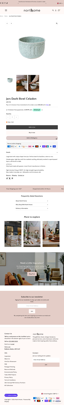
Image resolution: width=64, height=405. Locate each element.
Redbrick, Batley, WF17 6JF (12, 349)
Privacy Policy (8, 377)
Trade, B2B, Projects (10, 374)
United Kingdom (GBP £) (50, 393)
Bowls (6, 16)
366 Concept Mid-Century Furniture (14, 382)
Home (1, 16)
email (12, 344)
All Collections (8, 385)
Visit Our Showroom (10, 361)
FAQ (5, 364)
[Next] (46, 3)
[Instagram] (3, 3)
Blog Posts (32, 274)
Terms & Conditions (10, 380)
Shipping (14, 175)
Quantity (8, 114)
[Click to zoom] (57, 23)
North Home (19, 399)
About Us (7, 359)
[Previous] (18, 3)
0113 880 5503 (13, 341)
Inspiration (7, 356)
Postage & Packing (9, 367)
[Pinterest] (5, 3)
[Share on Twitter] (10, 179)
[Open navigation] (6, 10)
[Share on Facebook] (7, 179)
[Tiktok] (7, 3)
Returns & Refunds (9, 369)
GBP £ (60, 3)
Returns (8, 175)
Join (32, 311)
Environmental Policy (10, 372)
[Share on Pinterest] (12, 179)
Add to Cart (32, 127)
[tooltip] (56, 139)
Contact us (21, 175)
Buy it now (32, 132)
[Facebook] (1, 3)
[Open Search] (53, 10)
